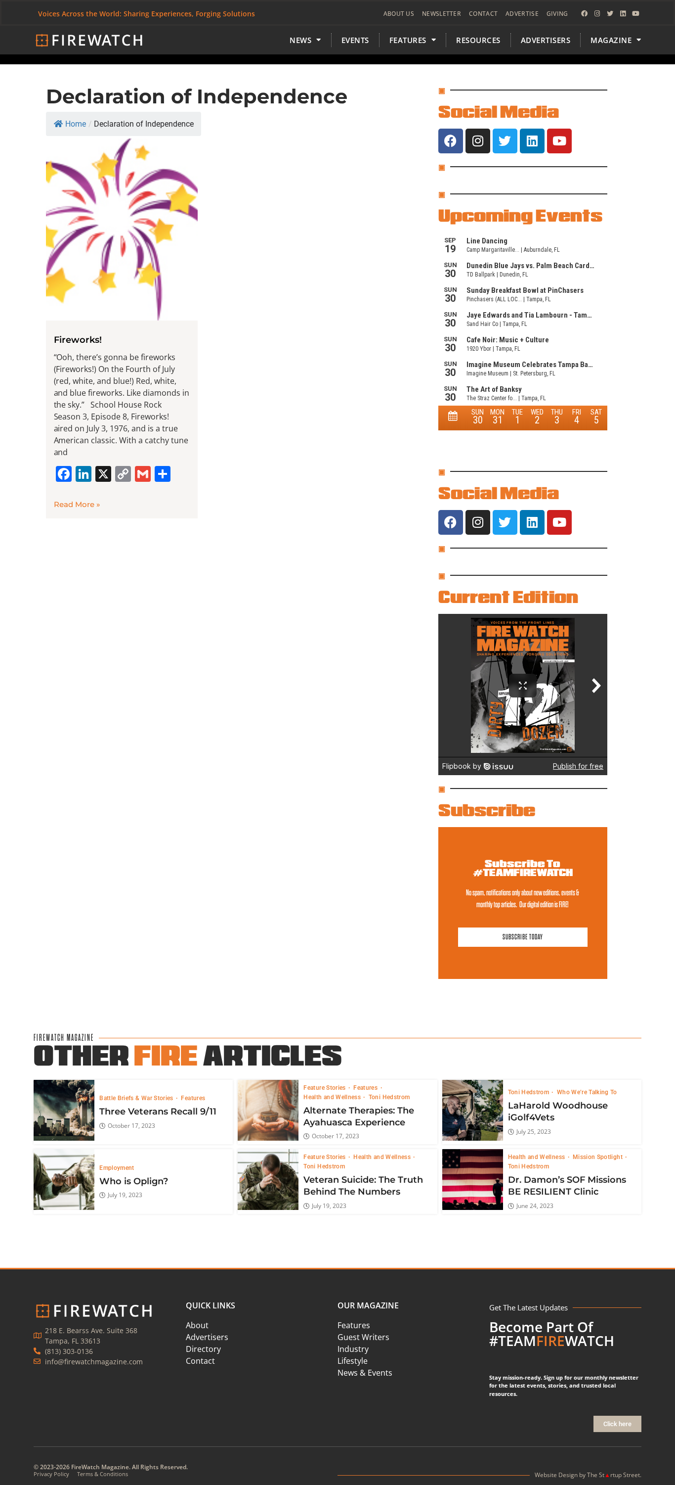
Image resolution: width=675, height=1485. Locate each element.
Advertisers (546, 40)
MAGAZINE (611, 40)
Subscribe (486, 810)
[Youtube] (636, 13)
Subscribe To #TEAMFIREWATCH (523, 868)
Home (75, 124)
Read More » (77, 504)
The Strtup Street (613, 1475)
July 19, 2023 (125, 1195)
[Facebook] (584, 13)
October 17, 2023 (131, 1126)
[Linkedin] (623, 13)
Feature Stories (325, 1088)
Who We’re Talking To (587, 1092)
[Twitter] (610, 13)
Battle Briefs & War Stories (137, 1098)
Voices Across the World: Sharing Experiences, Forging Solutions (146, 13)
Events (355, 40)
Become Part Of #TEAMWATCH (551, 1333)
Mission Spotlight (598, 1157)
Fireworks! (78, 339)
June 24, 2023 (534, 1206)
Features (193, 1098)
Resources (478, 40)
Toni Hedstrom (389, 1097)
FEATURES (407, 40)
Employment (116, 1168)
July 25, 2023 (533, 1132)
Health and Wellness (332, 1097)
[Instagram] (597, 13)
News (300, 40)
